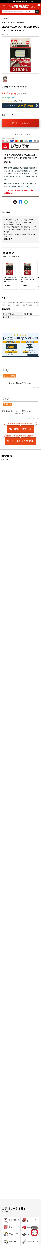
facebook (20, 202)
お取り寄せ (5, 18)
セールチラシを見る (20, 439)
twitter (15, 202)
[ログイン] (33, 7)
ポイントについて (13, 98)
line (26, 202)
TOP (3, 302)
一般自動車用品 (12, 302)
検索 (37, 11)
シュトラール (5, 34)
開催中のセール (20, 426)
